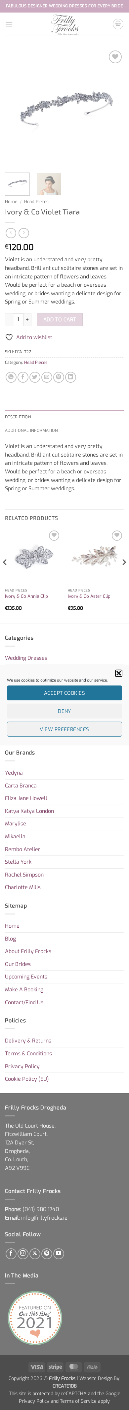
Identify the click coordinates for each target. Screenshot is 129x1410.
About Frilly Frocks (28, 951)
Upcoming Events (26, 976)
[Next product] (11, 233)
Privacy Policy (22, 1066)
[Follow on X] (34, 1253)
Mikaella (15, 836)
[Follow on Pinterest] (46, 1253)
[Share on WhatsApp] (11, 377)
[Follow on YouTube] (58, 1253)
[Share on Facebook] (23, 377)
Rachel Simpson (24, 874)
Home (11, 202)
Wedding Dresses (26, 658)
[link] (40, 1209)
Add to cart (59, 319)
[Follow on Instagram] (23, 1253)
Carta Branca (21, 785)
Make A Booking (24, 989)
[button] (118, 673)
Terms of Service (78, 1401)
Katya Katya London (29, 811)
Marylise (15, 823)
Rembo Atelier (22, 849)
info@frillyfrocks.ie (44, 1217)
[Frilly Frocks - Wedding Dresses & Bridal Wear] (64, 24)
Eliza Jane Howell (26, 798)
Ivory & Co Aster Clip (89, 596)
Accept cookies (64, 692)
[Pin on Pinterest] (58, 377)
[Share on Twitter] (34, 377)
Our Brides (18, 964)
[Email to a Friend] (46, 377)
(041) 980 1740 (40, 1209)
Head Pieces (36, 202)
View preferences (64, 729)
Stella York (18, 861)
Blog (10, 938)
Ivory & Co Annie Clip (26, 596)
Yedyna (14, 772)
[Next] (113, 108)
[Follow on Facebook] (11, 1253)
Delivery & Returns (28, 1040)
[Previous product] (24, 233)
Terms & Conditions (28, 1053)
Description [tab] (18, 416)
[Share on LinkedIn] (70, 377)
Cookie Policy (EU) (27, 1078)
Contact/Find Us (24, 1002)
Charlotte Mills (23, 887)
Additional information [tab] (31, 430)
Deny (64, 711)
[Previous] (16, 108)
